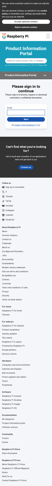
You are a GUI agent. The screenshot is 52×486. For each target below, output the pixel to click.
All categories (8, 419)
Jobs (4, 255)
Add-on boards (8, 373)
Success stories (9, 354)
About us (6, 247)
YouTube (9, 206)
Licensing (6, 283)
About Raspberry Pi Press (13, 464)
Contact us (26, 167)
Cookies (5, 279)
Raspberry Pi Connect (11, 396)
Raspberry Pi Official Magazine (15, 468)
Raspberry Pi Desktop (12, 400)
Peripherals (7, 385)
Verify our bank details (12, 299)
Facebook (10, 219)
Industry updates (9, 334)
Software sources (10, 427)
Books (5, 472)
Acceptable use (9, 275)
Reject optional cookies (26, 27)
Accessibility (8, 259)
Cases (5, 381)
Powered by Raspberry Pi (13, 346)
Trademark (6, 243)
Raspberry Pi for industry (13, 326)
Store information (9, 453)
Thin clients (7, 338)
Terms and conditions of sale (15, 287)
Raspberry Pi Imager (11, 404)
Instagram (10, 210)
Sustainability (8, 263)
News (4, 231)
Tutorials (6, 314)
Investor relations (10, 235)
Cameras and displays (12, 369)
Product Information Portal (26, 51)
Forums (5, 438)
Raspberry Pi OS (9, 408)
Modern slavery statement (13, 267)
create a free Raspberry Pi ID (27, 125)
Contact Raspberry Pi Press (14, 480)
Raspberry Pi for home (12, 310)
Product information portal (13, 423)
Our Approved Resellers (12, 251)
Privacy (5, 291)
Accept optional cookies (26, 21)
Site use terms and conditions (15, 271)
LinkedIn (9, 215)
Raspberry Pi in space (11, 342)
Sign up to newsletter (15, 187)
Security (5, 295)
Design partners (9, 350)
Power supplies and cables (14, 377)
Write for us (7, 476)
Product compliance (11, 330)
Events (5, 442)
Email (9, 108)
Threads (9, 196)
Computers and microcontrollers (16, 365)
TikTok (8, 201)
